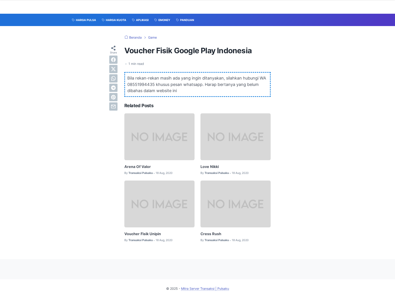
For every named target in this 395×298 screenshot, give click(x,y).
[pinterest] (113, 97)
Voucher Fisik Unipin (142, 233)
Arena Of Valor (137, 166)
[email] (113, 106)
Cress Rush (210, 233)
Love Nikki (209, 166)
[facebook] (113, 60)
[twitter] (113, 69)
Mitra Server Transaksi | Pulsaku (205, 288)
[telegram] (113, 88)
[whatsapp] (113, 78)
